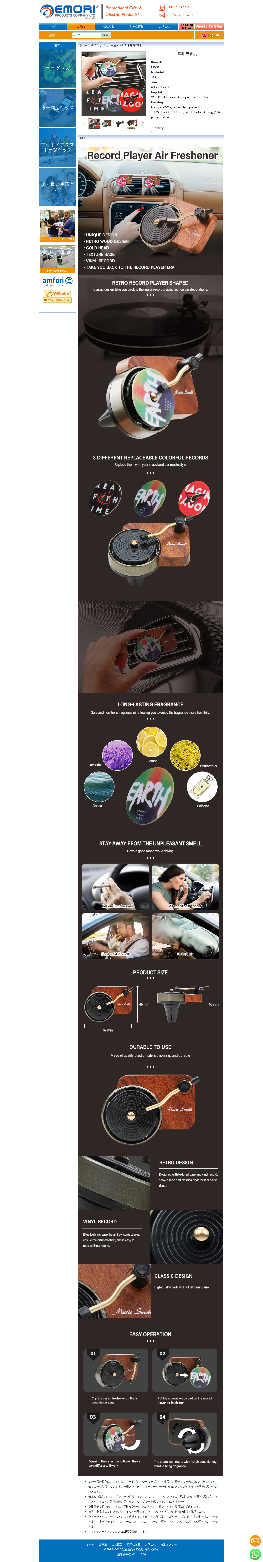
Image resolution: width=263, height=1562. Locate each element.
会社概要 (108, 26)
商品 (93, 45)
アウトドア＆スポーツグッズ (57, 147)
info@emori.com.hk (180, 15)
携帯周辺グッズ (57, 108)
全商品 (81, 26)
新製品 (52, 35)
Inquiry (159, 128)
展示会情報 (136, 26)
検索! (106, 35)
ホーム (53, 26)
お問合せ (164, 26)
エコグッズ (58, 68)
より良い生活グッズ (57, 186)
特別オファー (169, 1544)
